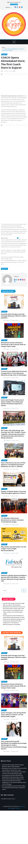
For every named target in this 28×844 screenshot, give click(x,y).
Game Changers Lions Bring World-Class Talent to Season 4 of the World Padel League (13, 612)
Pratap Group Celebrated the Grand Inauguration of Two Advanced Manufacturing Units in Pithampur (14, 373)
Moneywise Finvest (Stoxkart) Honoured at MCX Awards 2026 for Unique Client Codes (13, 344)
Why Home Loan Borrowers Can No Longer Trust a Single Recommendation (13, 548)
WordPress (21, 806)
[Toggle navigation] (14, 42)
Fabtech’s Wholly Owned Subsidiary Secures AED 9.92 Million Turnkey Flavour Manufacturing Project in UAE (14, 578)
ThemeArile (17, 808)
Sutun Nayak (6, 320)
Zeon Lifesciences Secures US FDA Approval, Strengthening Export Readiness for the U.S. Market (13, 464)
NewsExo (10, 808)
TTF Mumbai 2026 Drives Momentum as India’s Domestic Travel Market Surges (12, 520)
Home (3, 47)
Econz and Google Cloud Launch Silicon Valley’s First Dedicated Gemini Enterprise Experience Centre (12, 402)
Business (5, 268)
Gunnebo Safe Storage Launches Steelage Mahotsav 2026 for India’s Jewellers (13, 316)
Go (23, 590)
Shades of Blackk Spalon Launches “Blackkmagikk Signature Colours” (13, 492)
